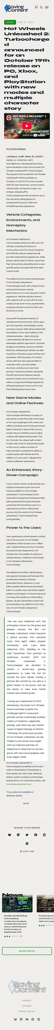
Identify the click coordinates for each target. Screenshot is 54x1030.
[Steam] (38, 1019)
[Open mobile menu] (47, 7)
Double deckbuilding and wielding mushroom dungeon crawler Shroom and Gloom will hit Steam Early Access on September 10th (15, 924)
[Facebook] (33, 1019)
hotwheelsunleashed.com (18, 784)
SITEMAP (27, 1006)
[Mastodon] (21, 1019)
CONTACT (27, 1000)
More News (27, 951)
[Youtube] (27, 1019)
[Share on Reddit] (44, 835)
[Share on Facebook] (35, 835)
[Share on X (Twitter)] (27, 835)
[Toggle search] (36, 7)
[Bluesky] (15, 1019)
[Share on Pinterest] (27, 843)
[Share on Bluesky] (9, 835)
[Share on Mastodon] (18, 835)
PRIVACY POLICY (27, 1011)
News (10, 22)
